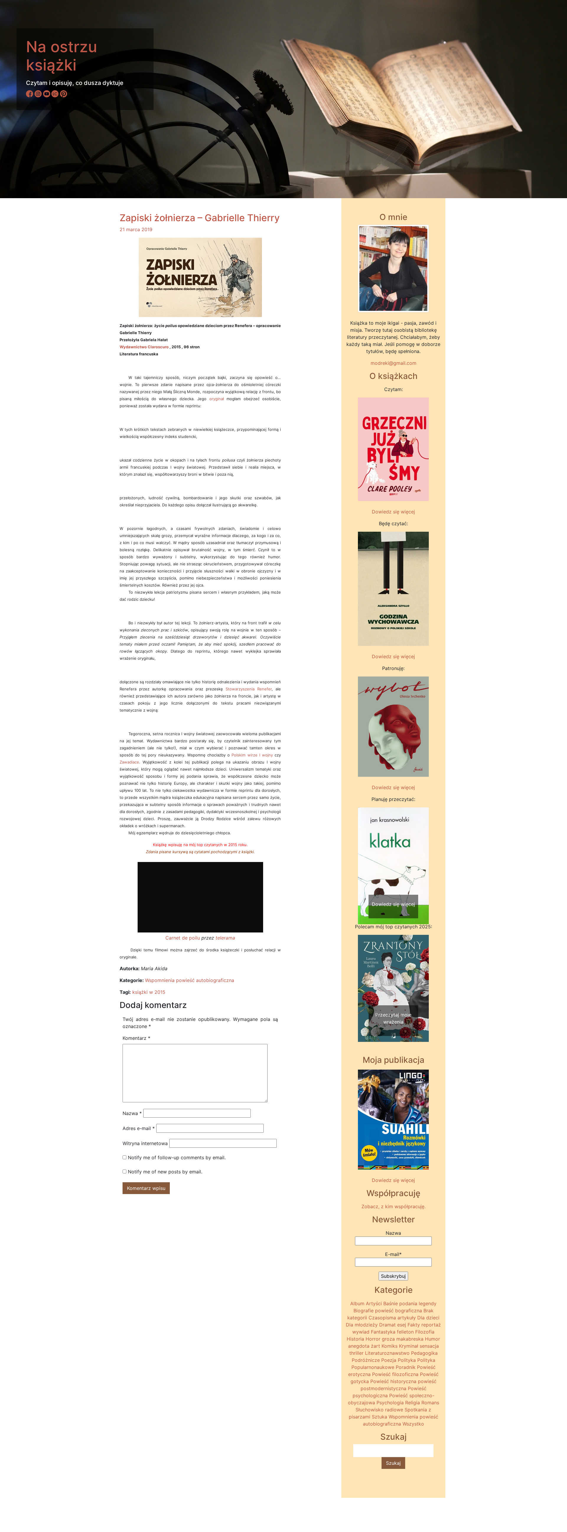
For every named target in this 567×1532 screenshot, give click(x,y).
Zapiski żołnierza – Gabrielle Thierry (200, 218)
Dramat (387, 1325)
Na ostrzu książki (61, 55)
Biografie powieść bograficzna (387, 1310)
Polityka (407, 1360)
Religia (412, 1402)
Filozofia (424, 1332)
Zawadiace (129, 762)
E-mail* (393, 1254)
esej (401, 1325)
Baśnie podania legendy (409, 1303)
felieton (405, 1332)
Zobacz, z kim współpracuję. (393, 1206)
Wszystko (413, 1424)
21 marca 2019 (136, 229)
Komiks (389, 1346)
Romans (430, 1402)
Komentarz (136, 1038)
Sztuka (379, 1417)
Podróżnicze (366, 1360)
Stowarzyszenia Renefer (249, 689)
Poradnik (406, 1367)
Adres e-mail (139, 1128)
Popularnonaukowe (372, 1367)
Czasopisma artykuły (392, 1318)
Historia (355, 1339)
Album (357, 1303)
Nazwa (132, 1113)
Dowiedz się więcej (393, 512)
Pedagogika (424, 1353)
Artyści (374, 1303)
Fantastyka (383, 1332)
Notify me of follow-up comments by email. (177, 1157)
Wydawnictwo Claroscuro (144, 346)
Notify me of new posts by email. (165, 1172)
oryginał (216, 398)
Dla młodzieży (362, 1325)
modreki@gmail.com (393, 363)
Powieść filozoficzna (395, 1374)
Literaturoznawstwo (387, 1353)
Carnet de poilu (182, 938)
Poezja (388, 1360)
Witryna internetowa (145, 1143)
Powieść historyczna (393, 1381)
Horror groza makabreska (394, 1339)
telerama (225, 938)
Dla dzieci (428, 1318)
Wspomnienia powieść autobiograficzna (189, 980)
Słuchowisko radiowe (379, 1410)
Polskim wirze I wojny (252, 755)
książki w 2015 (148, 992)
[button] (363, 854)
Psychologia (390, 1402)
